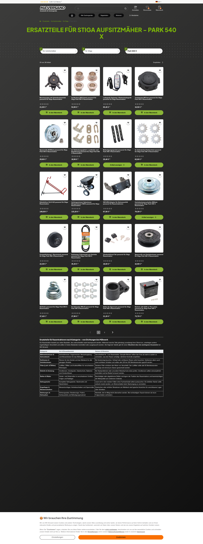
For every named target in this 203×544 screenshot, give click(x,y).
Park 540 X (132, 51)
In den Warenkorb (55, 113)
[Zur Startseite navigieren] (72, 15)
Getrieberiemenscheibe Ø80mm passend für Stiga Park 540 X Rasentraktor (146, 203)
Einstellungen (57, 537)
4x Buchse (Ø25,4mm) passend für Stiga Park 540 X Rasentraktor (83, 98)
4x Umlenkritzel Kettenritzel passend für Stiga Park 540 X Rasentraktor (148, 150)
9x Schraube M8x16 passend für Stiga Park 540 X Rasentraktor (85, 307)
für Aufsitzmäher (56, 21)
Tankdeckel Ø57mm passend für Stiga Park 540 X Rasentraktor (148, 98)
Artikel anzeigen (116, 165)
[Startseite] (40, 21)
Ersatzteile (46, 21)
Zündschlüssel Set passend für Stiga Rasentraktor (116, 255)
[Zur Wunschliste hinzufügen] (65, 70)
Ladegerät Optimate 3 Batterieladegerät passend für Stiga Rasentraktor (117, 98)
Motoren (119, 15)
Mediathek (134, 15)
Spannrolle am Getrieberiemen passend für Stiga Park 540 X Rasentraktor (149, 255)
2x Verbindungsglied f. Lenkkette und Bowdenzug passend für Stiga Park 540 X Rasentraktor (85, 151)
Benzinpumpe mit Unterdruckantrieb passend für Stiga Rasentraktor (53, 98)
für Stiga (65, 21)
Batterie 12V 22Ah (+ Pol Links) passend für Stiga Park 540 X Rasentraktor (146, 308)
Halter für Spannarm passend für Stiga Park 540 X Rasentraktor (117, 307)
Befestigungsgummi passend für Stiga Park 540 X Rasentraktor (117, 150)
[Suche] (125, 8)
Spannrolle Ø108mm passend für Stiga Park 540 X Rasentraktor (53, 150)
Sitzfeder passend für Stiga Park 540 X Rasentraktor (53, 307)
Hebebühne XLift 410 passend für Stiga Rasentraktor (54, 203)
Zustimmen (121, 537)
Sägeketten (104, 15)
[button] (157, 1)
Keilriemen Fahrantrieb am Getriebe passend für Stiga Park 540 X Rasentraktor (84, 256)
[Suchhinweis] (78, 9)
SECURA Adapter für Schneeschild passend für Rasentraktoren (115, 203)
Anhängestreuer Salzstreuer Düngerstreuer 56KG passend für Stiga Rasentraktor (85, 203)
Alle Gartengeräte (87, 15)
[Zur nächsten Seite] (113, 332)
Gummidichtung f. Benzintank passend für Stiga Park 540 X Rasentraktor (54, 255)
